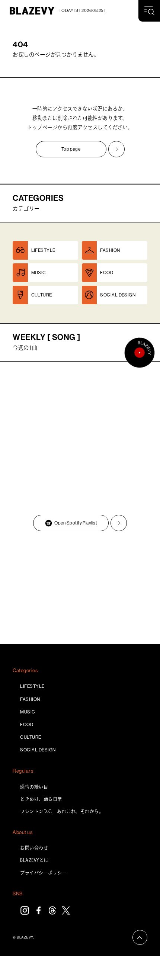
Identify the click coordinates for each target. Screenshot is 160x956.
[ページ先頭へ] (139, 937)
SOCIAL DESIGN (37, 750)
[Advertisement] (80, 588)
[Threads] (52, 910)
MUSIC (27, 712)
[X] (66, 910)
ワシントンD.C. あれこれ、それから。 (61, 811)
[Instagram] (24, 910)
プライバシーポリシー (43, 872)
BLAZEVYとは (34, 860)
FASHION (30, 699)
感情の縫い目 (34, 787)
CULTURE (30, 737)
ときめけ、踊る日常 (41, 799)
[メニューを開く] (149, 11)
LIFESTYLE (32, 686)
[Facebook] (38, 910)
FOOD (26, 724)
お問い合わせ (34, 848)
